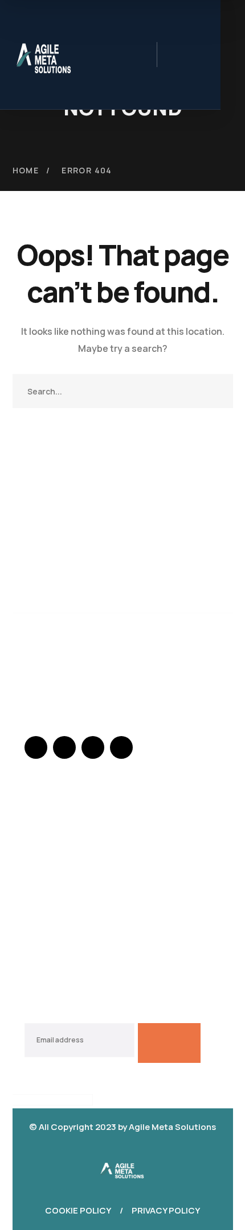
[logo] (122, 1168)
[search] (175, 56)
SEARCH (216, 391)
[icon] (35, 747)
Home (26, 170)
